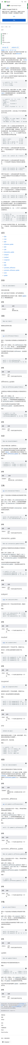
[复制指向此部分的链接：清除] (6, 316)
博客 (2, 1017)
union (5, 273)
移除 (5, 265)
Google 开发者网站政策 (16, 1006)
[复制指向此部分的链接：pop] (5, 726)
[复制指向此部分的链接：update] (7, 953)
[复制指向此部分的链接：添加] (6, 280)
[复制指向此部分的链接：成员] (6, 233)
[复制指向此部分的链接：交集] (6, 486)
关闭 (14, 16)
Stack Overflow (4, 1032)
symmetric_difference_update (11, 270)
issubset (6, 257)
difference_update (8, 244)
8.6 (15, 50)
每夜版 (3, 50)
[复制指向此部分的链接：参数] (5, 302)
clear (5, 239)
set (4, 336)
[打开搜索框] (22, 2)
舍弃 (5, 247)
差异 (5, 241)
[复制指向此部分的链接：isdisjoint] (9, 594)
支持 (2, 1025)
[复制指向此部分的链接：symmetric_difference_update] (24, 849)
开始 (14, 20)
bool (4, 599)
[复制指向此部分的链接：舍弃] (6, 436)
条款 (2, 1038)
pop (5, 262)
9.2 (6, 50)
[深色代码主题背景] (26, 81)
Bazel (2, 26)
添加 (5, 236)
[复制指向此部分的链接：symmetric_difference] (18, 799)
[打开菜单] (2, 1)
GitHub (2, 1019)
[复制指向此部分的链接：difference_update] (15, 382)
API (9, 26)
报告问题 (5, 47)
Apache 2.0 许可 (20, 1005)
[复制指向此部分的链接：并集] (6, 902)
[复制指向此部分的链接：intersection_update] (17, 538)
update (5, 275)
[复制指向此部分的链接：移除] (6, 760)
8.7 (13, 50)
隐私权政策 (7, 1038)
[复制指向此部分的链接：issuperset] (10, 681)
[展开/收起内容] (7, 34)
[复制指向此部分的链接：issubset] (8, 637)
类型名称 (18, 53)
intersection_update (9, 252)
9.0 (10, 50)
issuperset (6, 260)
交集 (5, 249)
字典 (25, 60)
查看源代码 (15, 47)
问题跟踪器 (3, 1027)
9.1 (8, 50)
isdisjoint (6, 254)
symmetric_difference (9, 267)
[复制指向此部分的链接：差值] (6, 331)
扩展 (6, 26)
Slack (2, 1030)
